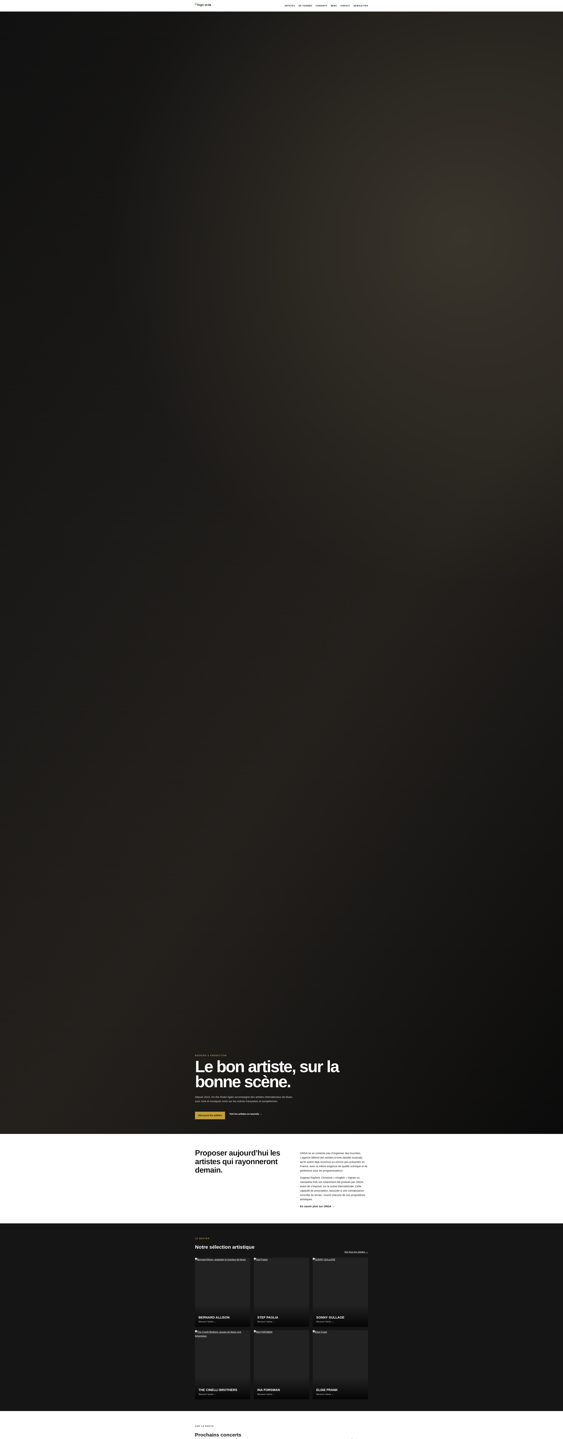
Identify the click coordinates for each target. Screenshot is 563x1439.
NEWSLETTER (361, 6)
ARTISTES (290, 6)
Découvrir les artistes (210, 1115)
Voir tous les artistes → (356, 1252)
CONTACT (345, 6)
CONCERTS (321, 6)
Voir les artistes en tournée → (245, 1114)
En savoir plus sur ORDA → (317, 1206)
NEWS (334, 6)
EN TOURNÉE (305, 6)
